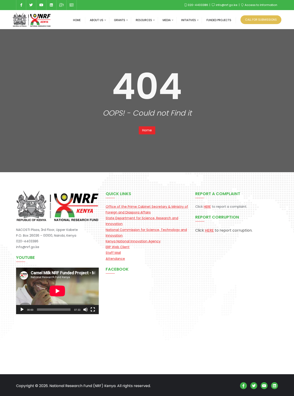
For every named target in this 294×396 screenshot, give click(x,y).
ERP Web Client (118, 247)
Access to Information (260, 5)
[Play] (22, 309)
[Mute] (85, 309)
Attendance (115, 258)
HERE (207, 206)
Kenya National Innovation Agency (133, 241)
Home (147, 130)
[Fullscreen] (92, 309)
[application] (57, 291)
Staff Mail (113, 252)
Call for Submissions (261, 20)
